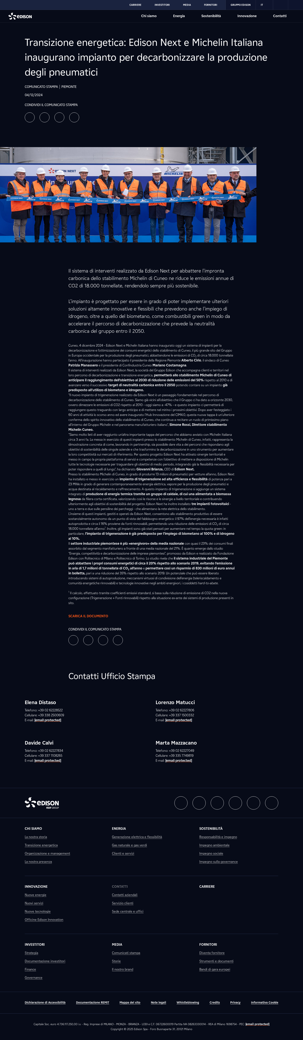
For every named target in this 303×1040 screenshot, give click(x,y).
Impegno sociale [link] (211, 853)
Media (187, 4)
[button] (30, 117)
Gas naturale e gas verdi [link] (129, 845)
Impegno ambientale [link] (214, 845)
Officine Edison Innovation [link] (44, 920)
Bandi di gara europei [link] (214, 969)
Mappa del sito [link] (130, 1002)
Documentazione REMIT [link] (92, 1002)
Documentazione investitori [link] (45, 961)
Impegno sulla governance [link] (218, 862)
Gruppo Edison (241, 4)
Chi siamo (149, 16)
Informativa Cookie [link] (264, 1002)
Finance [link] (30, 969)
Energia (179, 16)
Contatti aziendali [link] (124, 895)
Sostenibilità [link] (211, 829)
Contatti (280, 16)
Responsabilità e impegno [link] (218, 837)
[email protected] (257, 1024)
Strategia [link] (31, 953)
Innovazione (247, 16)
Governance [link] (33, 978)
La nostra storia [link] (36, 837)
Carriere (135, 4)
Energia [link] (119, 829)
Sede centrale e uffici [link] (127, 911)
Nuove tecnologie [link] (38, 911)
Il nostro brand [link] (122, 969)
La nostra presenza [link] (38, 862)
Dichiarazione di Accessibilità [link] (45, 1002)
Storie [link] (116, 961)
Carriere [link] (207, 887)
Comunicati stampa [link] (126, 953)
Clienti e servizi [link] (123, 853)
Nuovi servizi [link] (34, 903)
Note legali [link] (158, 1002)
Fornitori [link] (208, 945)
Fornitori (210, 4)
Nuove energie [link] (35, 895)
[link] (280, 5)
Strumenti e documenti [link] (216, 961)
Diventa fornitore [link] (212, 953)
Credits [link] (215, 1002)
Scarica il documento (88, 616)
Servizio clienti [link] (122, 903)
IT (262, 4)
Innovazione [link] (36, 887)
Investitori (162, 4)
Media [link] (117, 945)
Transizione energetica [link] (41, 845)
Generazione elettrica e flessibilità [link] (137, 837)
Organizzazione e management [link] (47, 853)
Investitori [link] (35, 945)
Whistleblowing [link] (188, 1002)
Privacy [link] (235, 1002)
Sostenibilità (211, 16)
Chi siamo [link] (33, 829)
